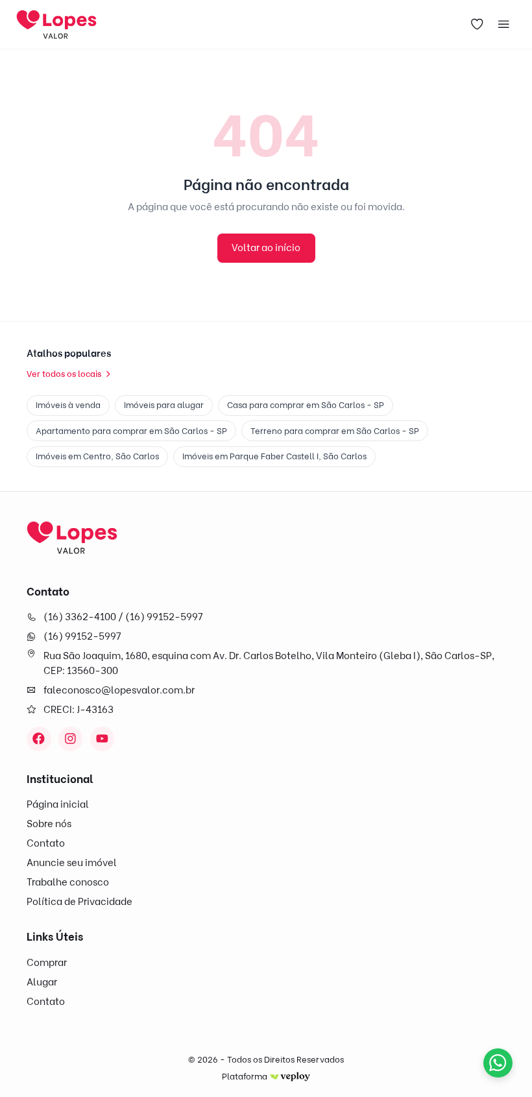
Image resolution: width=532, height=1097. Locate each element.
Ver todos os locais (64, 373)
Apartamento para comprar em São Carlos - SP (131, 431)
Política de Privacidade (79, 902)
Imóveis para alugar (164, 405)
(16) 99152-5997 (82, 636)
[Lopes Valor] (72, 537)
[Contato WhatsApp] (498, 1063)
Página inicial (58, 804)
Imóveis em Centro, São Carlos (97, 456)
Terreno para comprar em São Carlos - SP (334, 431)
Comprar (47, 963)
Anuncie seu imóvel (72, 863)
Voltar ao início (266, 248)
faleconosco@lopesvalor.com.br (119, 690)
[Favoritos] (477, 24)
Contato (46, 843)
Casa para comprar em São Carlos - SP (305, 405)
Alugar (42, 982)
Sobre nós (49, 824)
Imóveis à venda (68, 405)
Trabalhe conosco (68, 882)
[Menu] (504, 24)
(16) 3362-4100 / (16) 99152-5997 (123, 617)
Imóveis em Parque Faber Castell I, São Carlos (274, 456)
